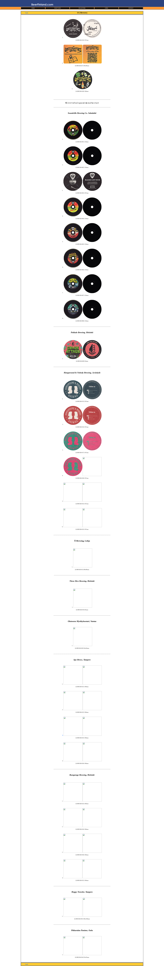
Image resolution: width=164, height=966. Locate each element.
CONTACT (130, 8)
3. (63, 735)
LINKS (106, 8)
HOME (33, 8)
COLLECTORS (82, 8)
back (26, 12)
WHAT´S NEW (57, 8)
